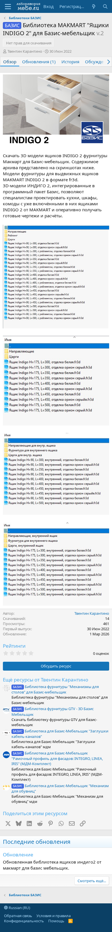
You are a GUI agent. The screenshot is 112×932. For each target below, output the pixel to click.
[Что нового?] (93, 6)
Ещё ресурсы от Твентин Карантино (45, 679)
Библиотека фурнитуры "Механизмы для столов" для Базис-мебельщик (55, 689)
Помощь (56, 920)
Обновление (18, 854)
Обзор (9, 61)
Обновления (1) (39, 61)
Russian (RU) (19, 907)
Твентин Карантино (24, 51)
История (70, 61)
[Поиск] (105, 6)
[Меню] (8, 6)
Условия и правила (53, 915)
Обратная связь (18, 915)
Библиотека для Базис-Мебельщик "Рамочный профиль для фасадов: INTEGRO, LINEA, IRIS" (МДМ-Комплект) (57, 758)
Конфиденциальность (24, 920)
